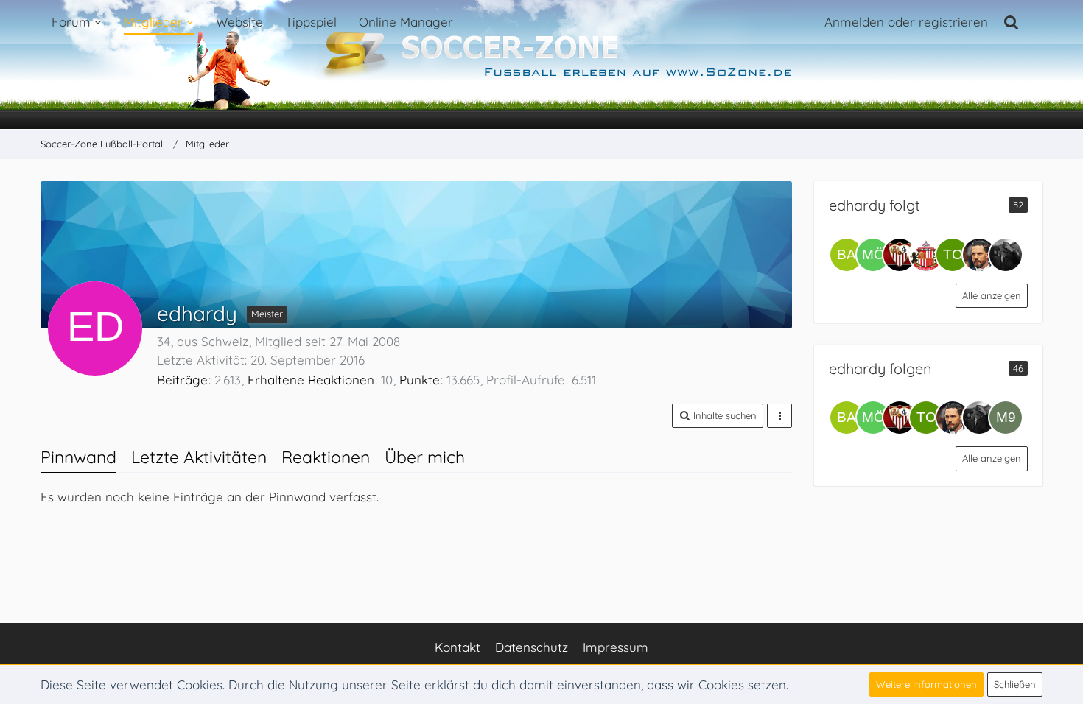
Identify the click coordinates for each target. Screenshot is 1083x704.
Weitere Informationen (926, 684)
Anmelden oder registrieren (906, 21)
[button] (717, 416)
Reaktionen (325, 457)
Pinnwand (78, 457)
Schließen (1015, 684)
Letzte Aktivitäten (199, 457)
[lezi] (1005, 254)
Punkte (419, 379)
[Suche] (1011, 22)
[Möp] (873, 254)
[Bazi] (846, 254)
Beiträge (182, 379)
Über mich (425, 457)
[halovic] (979, 254)
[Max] (899, 254)
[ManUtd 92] (1005, 417)
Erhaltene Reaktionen (311, 379)
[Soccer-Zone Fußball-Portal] (541, 65)
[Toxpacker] (952, 254)
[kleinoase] (926, 254)
